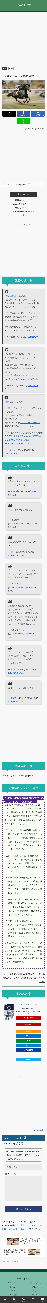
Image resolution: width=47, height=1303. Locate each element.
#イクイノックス (22, 408)
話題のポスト (20, 200)
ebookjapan (28, 1054)
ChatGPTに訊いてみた (24, 211)
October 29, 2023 (12, 453)
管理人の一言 (20, 208)
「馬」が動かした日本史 (28, 1004)
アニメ (34, 1287)
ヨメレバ (32, 1008)
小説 (35, 1291)
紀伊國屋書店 (28, 1050)
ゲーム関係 (12, 1295)
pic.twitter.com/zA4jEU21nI (17, 443)
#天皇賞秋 (11, 296)
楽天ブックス (28, 1018)
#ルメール (16, 419)
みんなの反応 (20, 204)
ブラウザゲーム (34, 1283)
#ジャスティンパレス (30, 423)
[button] (42, 707)
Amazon (28, 1031)
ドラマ (12, 1291)
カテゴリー (12, 1283)
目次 (20, 194)
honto (28, 1045)
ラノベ (34, 1295)
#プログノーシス (25, 426)
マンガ (12, 1287)
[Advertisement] (23, 40)
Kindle (28, 1036)
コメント (10, 1174)
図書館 (28, 1059)
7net (28, 1040)
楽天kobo (28, 1024)
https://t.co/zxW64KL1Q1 (28, 379)
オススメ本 (19, 215)
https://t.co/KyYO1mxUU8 (22, 330)
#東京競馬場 (23, 440)
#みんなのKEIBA (31, 436)
